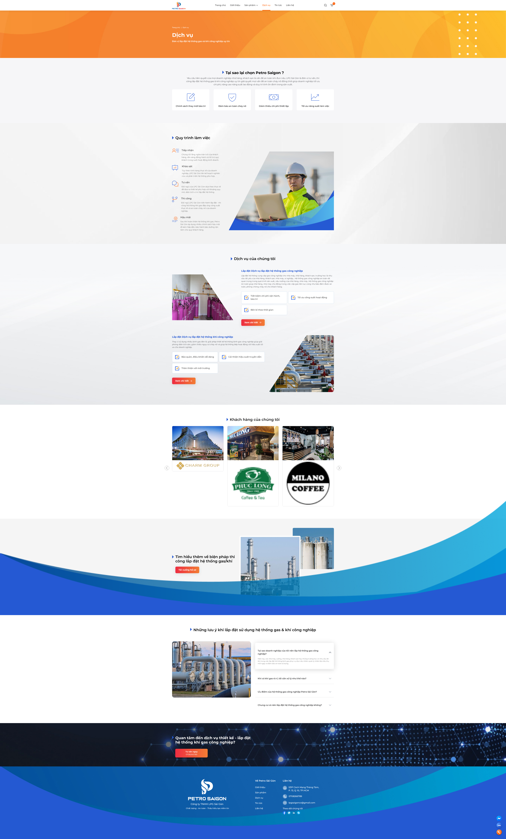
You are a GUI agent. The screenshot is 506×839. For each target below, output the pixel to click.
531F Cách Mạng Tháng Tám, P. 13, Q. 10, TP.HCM (304, 789)
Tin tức (278, 5)
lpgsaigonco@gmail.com (302, 802)
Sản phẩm (260, 792)
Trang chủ (220, 5)
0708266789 (295, 796)
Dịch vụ (266, 5)
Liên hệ (290, 5)
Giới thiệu (235, 5)
